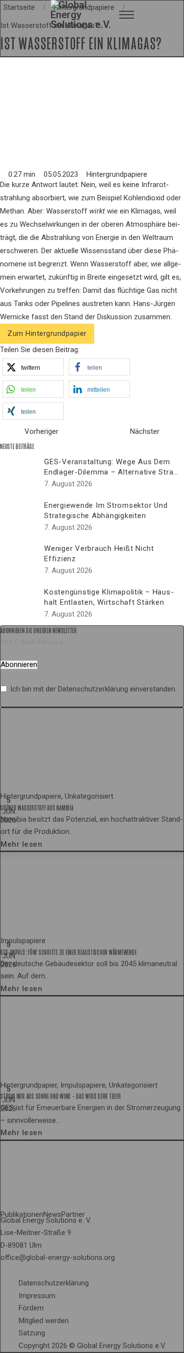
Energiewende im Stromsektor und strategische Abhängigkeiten (105, 510)
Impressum (37, 1295)
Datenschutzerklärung (93, 689)
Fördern (31, 1308)
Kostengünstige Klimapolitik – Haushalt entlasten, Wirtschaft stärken (109, 597)
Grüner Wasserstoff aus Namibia (37, 808)
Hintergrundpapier (28, 1085)
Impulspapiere (23, 940)
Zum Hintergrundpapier (47, 333)
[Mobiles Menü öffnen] (126, 15)
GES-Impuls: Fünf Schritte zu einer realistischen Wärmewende (68, 952)
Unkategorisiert (89, 796)
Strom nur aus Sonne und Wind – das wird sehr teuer (60, 1096)
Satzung (32, 1333)
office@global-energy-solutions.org (57, 1257)
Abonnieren (18, 665)
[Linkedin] (22, 1271)
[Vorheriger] (10, 432)
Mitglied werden (44, 1320)
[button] (33, 367)
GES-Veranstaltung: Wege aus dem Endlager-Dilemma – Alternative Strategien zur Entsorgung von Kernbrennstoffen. (110, 477)
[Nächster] (174, 432)
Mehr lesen (21, 844)
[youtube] (30, 1271)
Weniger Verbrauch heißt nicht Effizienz (99, 553)
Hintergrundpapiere (116, 174)
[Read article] (74, 748)
